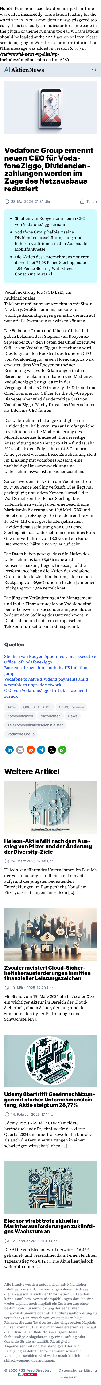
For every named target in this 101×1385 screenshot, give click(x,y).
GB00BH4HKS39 (37, 707)
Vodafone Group (21, 734)
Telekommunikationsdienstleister (35, 725)
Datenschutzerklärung (78, 1370)
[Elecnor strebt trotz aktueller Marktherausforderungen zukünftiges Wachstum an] (50, 1187)
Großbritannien (71, 707)
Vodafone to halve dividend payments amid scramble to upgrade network (46, 682)
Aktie (12, 707)
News (73, 716)
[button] (9, 750)
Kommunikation (20, 716)
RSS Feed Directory (35, 1370)
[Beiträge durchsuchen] (94, 70)
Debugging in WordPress (31, 42)
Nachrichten (50, 716)
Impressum (68, 1377)
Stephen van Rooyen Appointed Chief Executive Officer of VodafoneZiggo (50, 659)
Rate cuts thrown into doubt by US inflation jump (45, 670)
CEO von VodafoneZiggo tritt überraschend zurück (45, 693)
